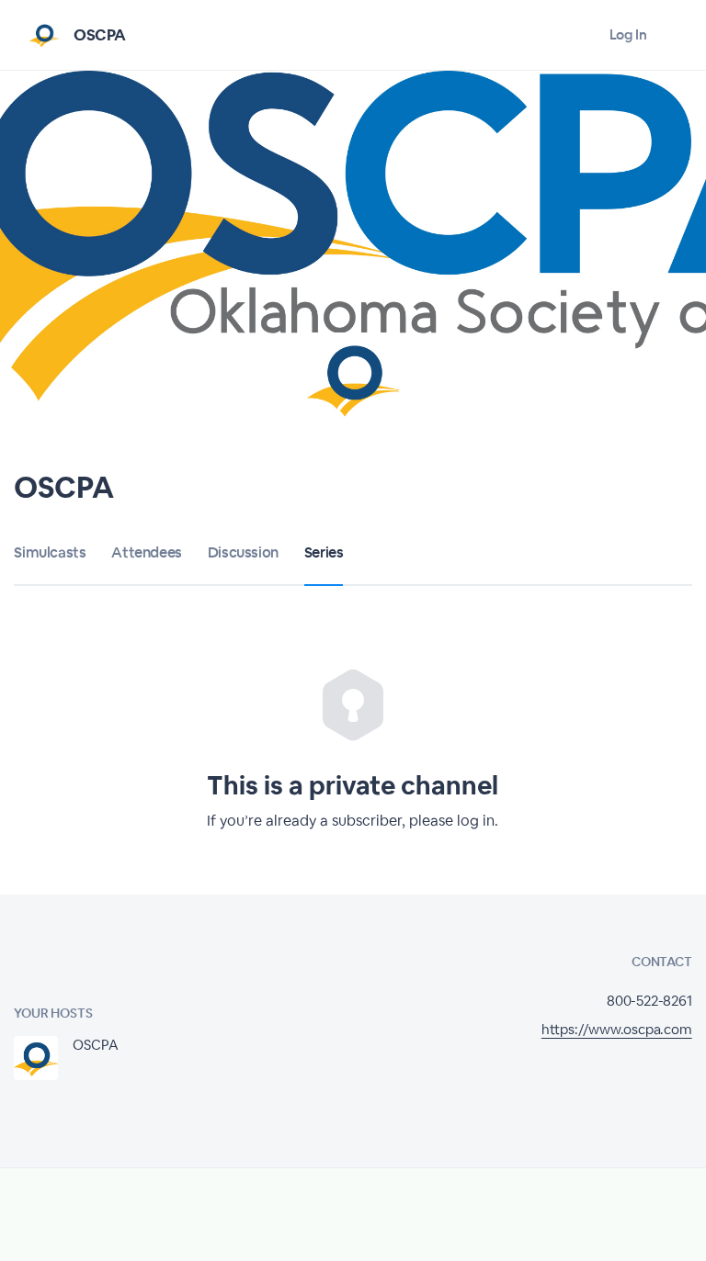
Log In (628, 34)
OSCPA (100, 35)
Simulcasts (49, 552)
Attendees (146, 552)
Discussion (243, 552)
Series (324, 552)
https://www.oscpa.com (616, 1029)
